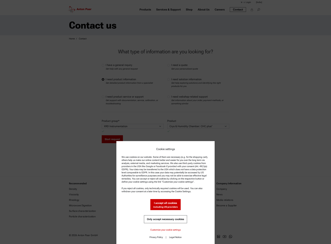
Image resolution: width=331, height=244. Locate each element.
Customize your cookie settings (165, 230)
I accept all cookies (165, 204)
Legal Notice (175, 237)
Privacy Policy (156, 237)
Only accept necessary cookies (165, 219)
